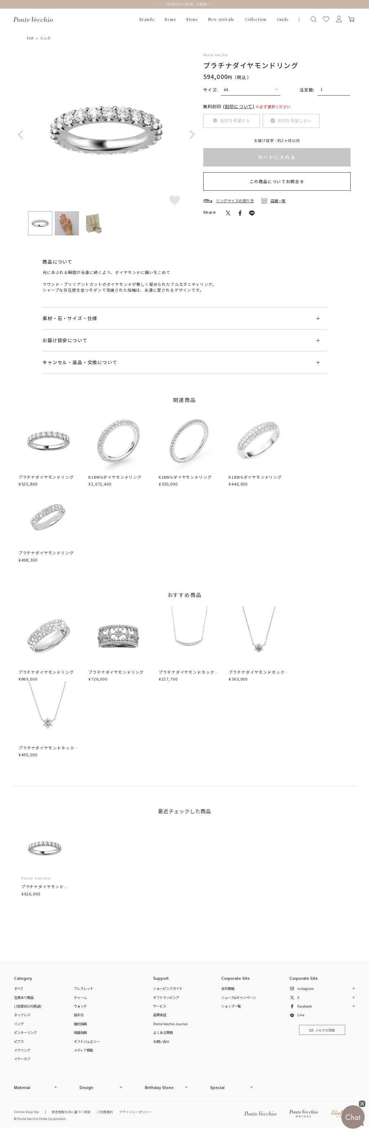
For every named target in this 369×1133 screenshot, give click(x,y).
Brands (147, 19)
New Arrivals (221, 19)
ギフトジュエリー (86, 1041)
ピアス (19, 1041)
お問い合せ (161, 1041)
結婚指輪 (80, 1032)
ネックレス (22, 1014)
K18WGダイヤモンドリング (115, 477)
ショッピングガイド (167, 988)
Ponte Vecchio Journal (170, 1023)
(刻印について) (238, 106)
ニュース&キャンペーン (238, 997)
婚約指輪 (80, 1023)
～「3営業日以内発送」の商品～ (184, 3)
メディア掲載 (83, 1050)
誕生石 (79, 1014)
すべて (18, 988)
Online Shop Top (26, 1112)
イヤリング (22, 1050)
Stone (192, 19)
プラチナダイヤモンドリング (46, 477)
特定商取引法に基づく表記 (71, 1112)
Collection (256, 19)
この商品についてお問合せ (277, 181)
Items (170, 19)
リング (45, 38)
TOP (30, 38)
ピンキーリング (25, 1032)
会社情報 (227, 988)
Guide (283, 19)
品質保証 (159, 1014)
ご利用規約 (105, 1112)
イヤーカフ (22, 1058)
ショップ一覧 (231, 1006)
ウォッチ (80, 1006)
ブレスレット (83, 988)
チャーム (80, 997)
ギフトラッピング (166, 997)
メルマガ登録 (325, 1030)
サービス (159, 1006)
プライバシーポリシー (135, 1112)
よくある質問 (163, 1032)
